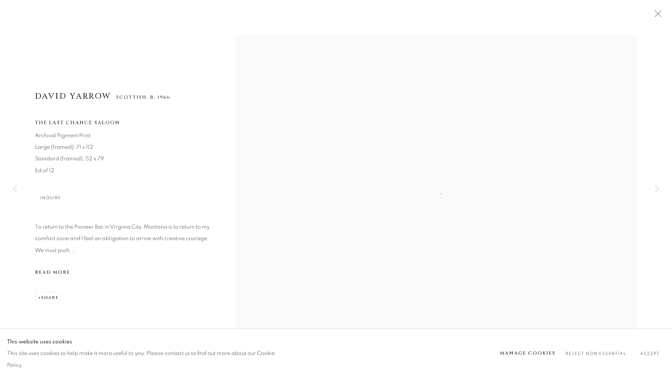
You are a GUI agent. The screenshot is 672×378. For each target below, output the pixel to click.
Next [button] (657, 189)
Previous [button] (15, 189)
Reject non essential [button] (596, 354)
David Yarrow (73, 96)
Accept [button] (650, 354)
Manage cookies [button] (527, 353)
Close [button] (656, 15)
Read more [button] (52, 272)
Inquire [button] (50, 198)
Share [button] (50, 297)
